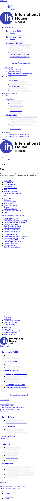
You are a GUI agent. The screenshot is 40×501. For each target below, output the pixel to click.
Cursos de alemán (12, 86)
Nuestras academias (10, 184)
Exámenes (10, 99)
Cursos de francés (12, 80)
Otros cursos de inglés (14, 43)
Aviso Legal (7, 317)
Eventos (6, 189)
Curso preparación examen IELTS (14, 222)
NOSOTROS (8, 181)
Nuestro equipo (8, 186)
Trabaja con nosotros (10, 188)
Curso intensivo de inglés (11, 229)
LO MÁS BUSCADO (11, 219)
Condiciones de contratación (12, 320)
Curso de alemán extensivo (12, 228)
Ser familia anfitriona (10, 191)
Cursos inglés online (13, 37)
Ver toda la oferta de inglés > (22, 63)
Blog (5, 195)
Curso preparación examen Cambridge (15, 221)
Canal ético (7, 319)
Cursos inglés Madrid (14, 31)
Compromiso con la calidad (12, 193)
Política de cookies (9, 324)
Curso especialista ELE (11, 224)
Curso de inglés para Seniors (12, 226)
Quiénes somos (8, 182)
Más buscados (11, 115)
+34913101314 (9, 491)
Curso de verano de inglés (12, 231)
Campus (7, 493)
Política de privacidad (10, 322)
